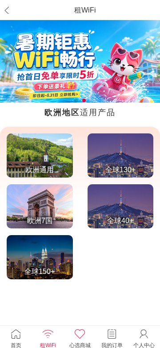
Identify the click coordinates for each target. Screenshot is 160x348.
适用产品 (80, 112)
